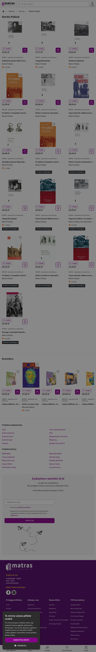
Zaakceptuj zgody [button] (21, 640)
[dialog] (21, 630)
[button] (21, 645)
